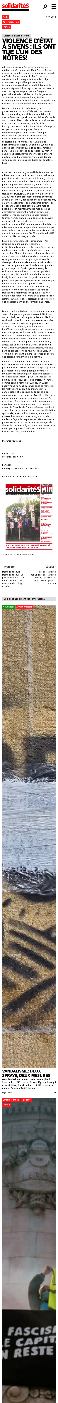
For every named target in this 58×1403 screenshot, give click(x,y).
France (6, 27)
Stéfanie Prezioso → (12, 457)
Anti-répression (11, 22)
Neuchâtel (8, 607)
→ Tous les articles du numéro (18, 555)
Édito (5, 17)
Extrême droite (11, 1100)
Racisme (26, 1100)
